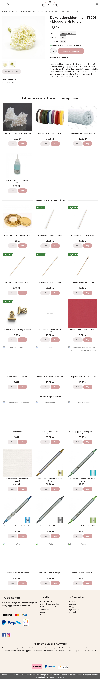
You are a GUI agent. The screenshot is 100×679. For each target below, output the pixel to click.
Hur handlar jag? (46, 601)
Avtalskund (44, 609)
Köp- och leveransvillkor (49, 604)
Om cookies (74, 612)
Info (12, 144)
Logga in (43, 612)
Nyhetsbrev (74, 609)
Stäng (62, 677)
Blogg (71, 607)
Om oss (72, 601)
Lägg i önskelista (11, 71)
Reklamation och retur (49, 607)
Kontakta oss (74, 604)
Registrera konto (47, 615)
